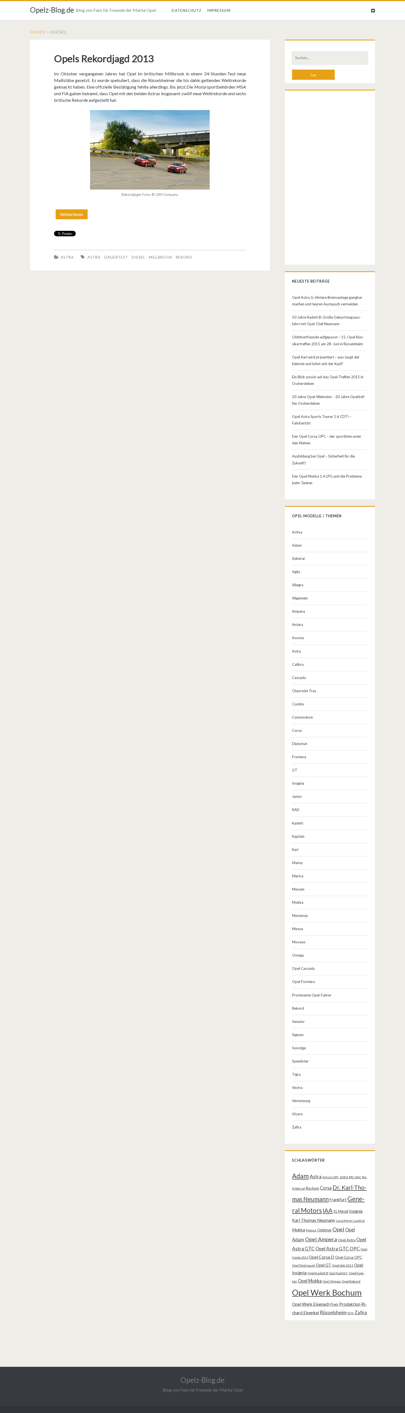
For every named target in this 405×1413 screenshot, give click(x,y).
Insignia (298, 783)
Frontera (299, 757)
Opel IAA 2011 (342, 1265)
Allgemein (300, 598)
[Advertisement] (330, 178)
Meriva (297, 876)
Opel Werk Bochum (327, 1292)
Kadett (297, 823)
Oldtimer (324, 1230)
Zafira (296, 1127)
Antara (297, 624)
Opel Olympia (332, 1281)
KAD (295, 809)
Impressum (219, 10)
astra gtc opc (350, 1177)
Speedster (300, 1061)
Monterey (300, 915)
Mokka (297, 902)
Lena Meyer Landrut (350, 1220)
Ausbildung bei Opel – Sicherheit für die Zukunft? (323, 459)
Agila (296, 571)
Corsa (297, 730)
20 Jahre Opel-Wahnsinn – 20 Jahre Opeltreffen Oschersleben (328, 400)
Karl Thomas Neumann (313, 1220)
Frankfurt (338, 1199)
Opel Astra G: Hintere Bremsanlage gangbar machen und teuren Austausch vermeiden (327, 300)
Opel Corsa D (321, 1257)
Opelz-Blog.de (52, 10)
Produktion (349, 1304)
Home (37, 31)
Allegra (297, 585)
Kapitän (298, 836)
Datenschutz (186, 10)
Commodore (302, 717)
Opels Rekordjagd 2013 (104, 58)
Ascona (298, 638)
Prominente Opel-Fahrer (311, 995)
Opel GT (323, 1265)
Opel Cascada (303, 968)
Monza (297, 929)
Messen (298, 889)
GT (294, 770)
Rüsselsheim (333, 1312)
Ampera (298, 611)
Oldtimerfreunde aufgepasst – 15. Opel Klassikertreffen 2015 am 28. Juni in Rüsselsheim (328, 340)
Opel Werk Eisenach (311, 1304)
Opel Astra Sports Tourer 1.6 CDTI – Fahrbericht (321, 419)
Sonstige (299, 1048)
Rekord (184, 257)
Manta (297, 863)
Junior (297, 796)
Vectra (297, 1087)
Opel (338, 1229)
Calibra (298, 664)
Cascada (299, 677)
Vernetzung (301, 1101)
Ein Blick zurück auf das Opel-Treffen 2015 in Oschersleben (327, 380)
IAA (328, 1210)
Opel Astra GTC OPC (337, 1249)
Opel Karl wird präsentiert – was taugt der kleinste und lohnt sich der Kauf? (326, 360)
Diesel (138, 257)
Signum (298, 1035)
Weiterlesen (73, 215)
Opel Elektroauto (303, 1265)
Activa (297, 532)
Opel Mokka (310, 1280)
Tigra (296, 1074)
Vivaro (297, 1114)
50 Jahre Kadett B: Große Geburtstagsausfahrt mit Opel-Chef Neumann (326, 320)
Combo (298, 704)
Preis (334, 1304)
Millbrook (160, 257)
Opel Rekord (351, 1281)
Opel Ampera (321, 1239)
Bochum (312, 1188)
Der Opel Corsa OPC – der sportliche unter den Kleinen (326, 439)
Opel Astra (346, 1240)
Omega (298, 955)
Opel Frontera (303, 981)
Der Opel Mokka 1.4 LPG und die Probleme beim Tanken (327, 479)
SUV (350, 1313)
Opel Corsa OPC (348, 1257)
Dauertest (116, 257)
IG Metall (340, 1211)
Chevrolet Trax (304, 691)
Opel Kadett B (317, 1273)
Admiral (298, 558)
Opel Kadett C (338, 1273)
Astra (67, 257)
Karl (295, 849)
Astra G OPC (330, 1177)
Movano (299, 942)
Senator (298, 1021)
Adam (297, 545)
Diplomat (299, 743)
